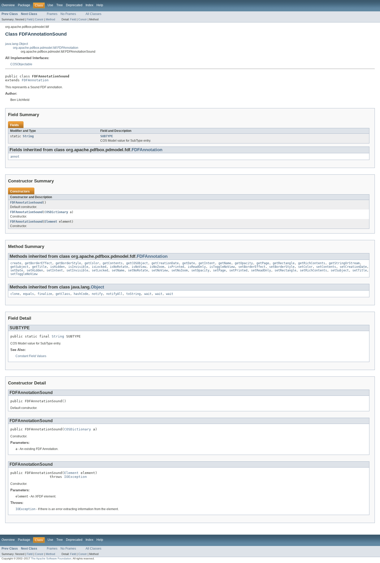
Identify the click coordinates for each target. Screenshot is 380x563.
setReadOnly (261, 270)
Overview (8, 5)
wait (147, 294)
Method (50, 19)
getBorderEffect (38, 263)
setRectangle (285, 270)
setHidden (35, 270)
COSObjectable (21, 64)
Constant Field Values (31, 356)
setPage (219, 270)
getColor (92, 263)
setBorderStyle (281, 267)
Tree (59, 5)
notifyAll (114, 294)
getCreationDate (165, 263)
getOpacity (244, 263)
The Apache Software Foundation (51, 558)
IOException (75, 477)
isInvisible (78, 267)
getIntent (207, 263)
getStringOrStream (344, 263)
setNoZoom (179, 270)
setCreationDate (353, 267)
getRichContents (311, 263)
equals (28, 294)
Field (30, 19)
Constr (39, 19)
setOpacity (200, 270)
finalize (44, 294)
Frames (52, 14)
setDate (16, 270)
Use (50, 5)
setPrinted (238, 270)
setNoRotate (138, 270)
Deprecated (74, 5)
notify (97, 294)
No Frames (68, 14)
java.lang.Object (16, 44)
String (28, 136)
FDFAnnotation (35, 80)
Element (50, 221)
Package (24, 5)
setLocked (100, 270)
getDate (188, 263)
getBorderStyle (68, 263)
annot (14, 156)
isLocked (99, 267)
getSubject (19, 267)
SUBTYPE (106, 136)
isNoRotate (119, 267)
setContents (326, 267)
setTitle (359, 270)
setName (118, 270)
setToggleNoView (23, 274)
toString (133, 294)
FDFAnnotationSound (26, 202)
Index (89, 5)
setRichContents (313, 270)
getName (224, 263)
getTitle (39, 267)
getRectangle (283, 263)
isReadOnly (197, 267)
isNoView (139, 267)
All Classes (93, 14)
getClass (63, 294)
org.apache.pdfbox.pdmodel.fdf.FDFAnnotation (45, 48)
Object (97, 287)
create (15, 263)
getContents (113, 263)
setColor (305, 267)
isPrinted (176, 267)
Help (99, 5)
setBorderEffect (251, 267)
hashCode (81, 294)
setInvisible (77, 270)
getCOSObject (137, 263)
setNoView (159, 270)
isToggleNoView (222, 267)
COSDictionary (56, 212)
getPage (262, 263)
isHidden (57, 267)
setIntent (55, 270)
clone (14, 294)
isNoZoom (157, 267)
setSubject (340, 270)
